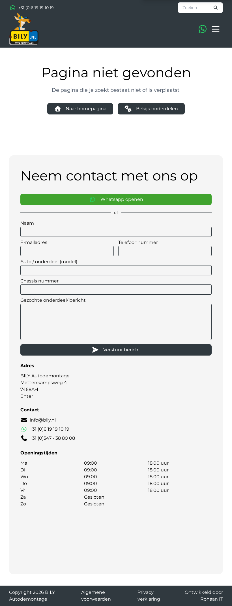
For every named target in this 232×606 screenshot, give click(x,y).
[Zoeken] (215, 7)
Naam (27, 223)
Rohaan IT (211, 599)
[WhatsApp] (202, 29)
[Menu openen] (215, 29)
